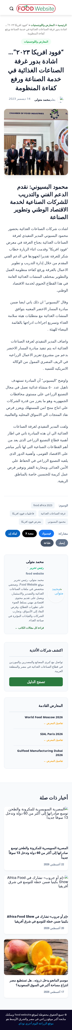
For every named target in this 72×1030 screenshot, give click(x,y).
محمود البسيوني (57, 521)
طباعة (47, 543)
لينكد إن (12, 533)
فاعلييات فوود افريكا (23, 513)
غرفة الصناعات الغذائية (53, 513)
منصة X (29, 533)
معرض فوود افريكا (31, 521)
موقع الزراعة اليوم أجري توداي (36, 1023)
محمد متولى (42, 100)
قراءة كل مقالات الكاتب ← (29, 628)
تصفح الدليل (36, 681)
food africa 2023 (42, 505)
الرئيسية (62, 25)
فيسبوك (46, 533)
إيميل (62, 543)
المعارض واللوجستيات (43, 25)
